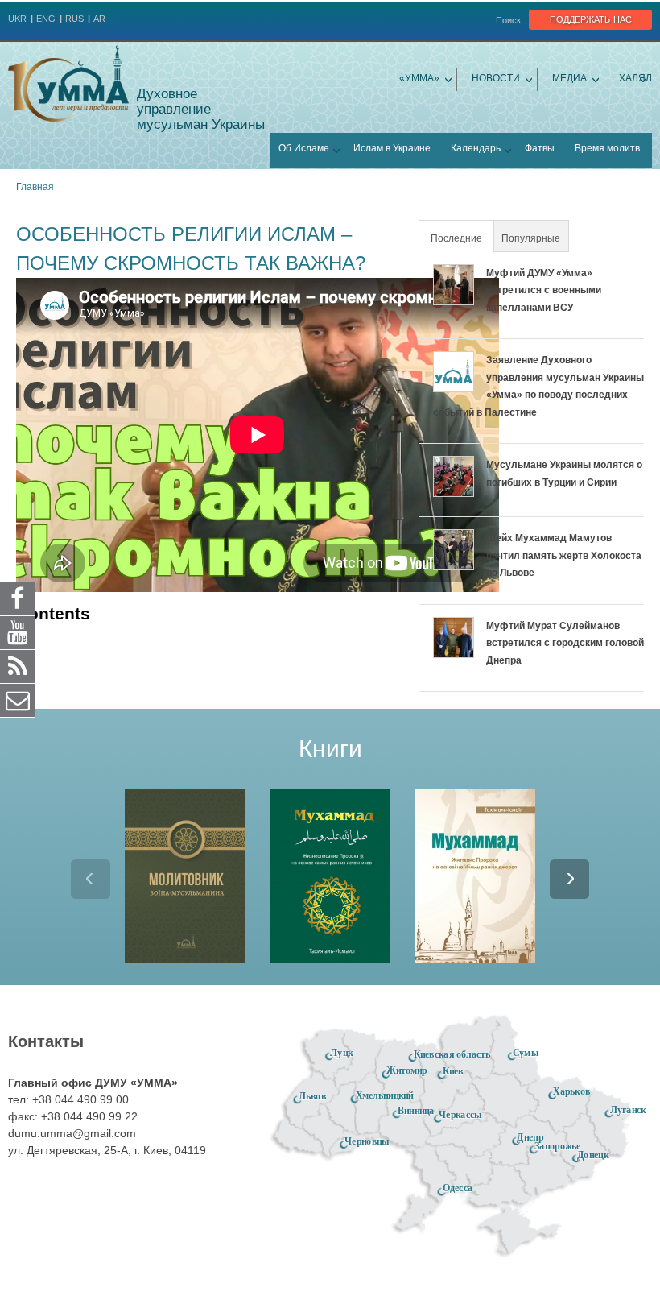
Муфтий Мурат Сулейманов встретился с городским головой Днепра (565, 643)
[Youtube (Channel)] (17, 632)
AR (99, 18)
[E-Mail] (17, 699)
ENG (46, 18)
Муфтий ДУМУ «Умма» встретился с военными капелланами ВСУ (543, 290)
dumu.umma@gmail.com (72, 1133)
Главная (35, 187)
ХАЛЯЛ (635, 78)
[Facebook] (17, 598)
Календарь (476, 148)
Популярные (530, 238)
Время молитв (607, 148)
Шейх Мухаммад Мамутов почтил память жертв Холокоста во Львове (563, 555)
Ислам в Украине (392, 148)
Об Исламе (303, 148)
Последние (461, 238)
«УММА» (419, 78)
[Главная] (68, 83)
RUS (74, 18)
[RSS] (17, 666)
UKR (17, 18)
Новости (496, 78)
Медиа (569, 78)
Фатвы (540, 148)
